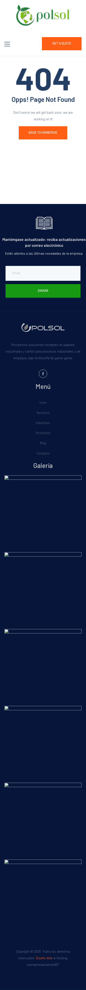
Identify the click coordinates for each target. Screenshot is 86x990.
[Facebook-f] (43, 374)
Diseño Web (44, 958)
